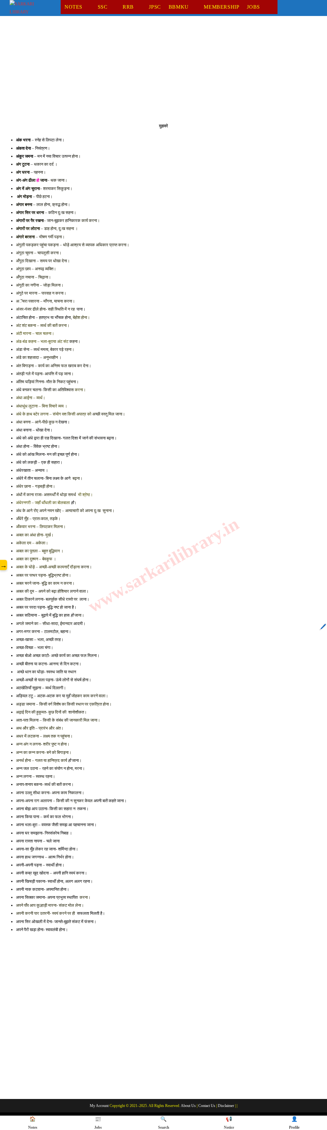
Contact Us (206, 1105)
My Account (99, 1105)
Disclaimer (226, 1105)
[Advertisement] (163, 73)
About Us (188, 1105)
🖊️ (322, 627)
